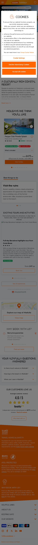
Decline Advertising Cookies (19, 65)
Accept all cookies (19, 72)
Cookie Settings (19, 58)
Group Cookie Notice (27, 52)
